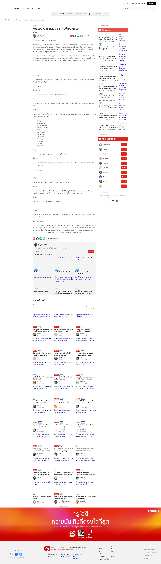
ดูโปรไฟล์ (36, 251)
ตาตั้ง (33, 9)
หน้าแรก (54, 14)
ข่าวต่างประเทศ (98, 14)
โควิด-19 (61, 14)
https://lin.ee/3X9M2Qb (40, 86)
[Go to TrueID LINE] (117, 201)
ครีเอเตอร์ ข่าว (18, 20)
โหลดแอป (125, 3)
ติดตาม (91, 251)
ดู (10, 9)
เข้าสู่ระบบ (151, 3)
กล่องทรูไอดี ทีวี (136, 3)
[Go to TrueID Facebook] (109, 201)
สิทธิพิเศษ (16, 9)
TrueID (10, 3)
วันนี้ (6, 9)
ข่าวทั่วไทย (69, 14)
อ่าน (23, 9)
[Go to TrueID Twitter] (113, 201)
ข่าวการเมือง (78, 14)
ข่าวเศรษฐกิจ (87, 14)
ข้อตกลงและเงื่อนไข (104, 195)
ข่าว (13, 20)
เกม (28, 9)
